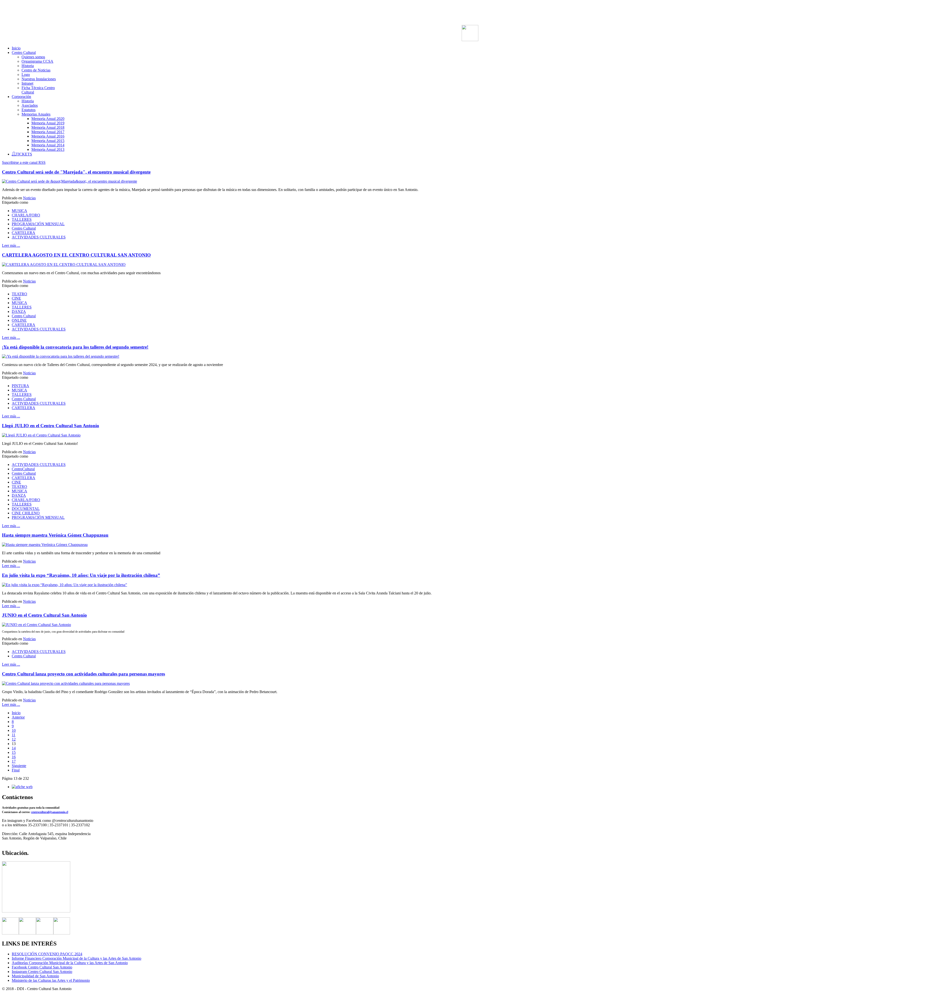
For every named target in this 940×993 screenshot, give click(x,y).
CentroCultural (23, 469)
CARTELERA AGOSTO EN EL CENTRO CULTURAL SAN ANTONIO (76, 255)
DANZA (19, 311)
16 (14, 757)
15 (14, 752)
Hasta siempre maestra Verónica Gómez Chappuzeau (55, 535)
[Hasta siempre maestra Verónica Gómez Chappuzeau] (45, 545)
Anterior (18, 717)
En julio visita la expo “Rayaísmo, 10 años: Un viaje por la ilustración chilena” (81, 575)
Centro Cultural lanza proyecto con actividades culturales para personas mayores (83, 673)
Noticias (29, 198)
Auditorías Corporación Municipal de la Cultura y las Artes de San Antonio (70, 963)
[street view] (36, 911)
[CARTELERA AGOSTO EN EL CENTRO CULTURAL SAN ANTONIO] (64, 264)
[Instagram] (44, 933)
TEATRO (19, 294)
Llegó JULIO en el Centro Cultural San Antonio (50, 425)
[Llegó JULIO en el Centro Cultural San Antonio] (41, 435)
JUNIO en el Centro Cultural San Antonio (44, 615)
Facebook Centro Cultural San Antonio (42, 967)
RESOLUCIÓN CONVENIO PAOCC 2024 (47, 954)
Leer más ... (11, 245)
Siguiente (19, 766)
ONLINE (19, 320)
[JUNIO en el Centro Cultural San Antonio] (36, 625)
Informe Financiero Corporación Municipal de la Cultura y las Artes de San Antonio (76, 958)
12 (14, 739)
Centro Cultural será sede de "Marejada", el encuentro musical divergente (76, 172)
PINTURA (20, 386)
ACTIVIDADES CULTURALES (39, 237)
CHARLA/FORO (26, 215)
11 (13, 735)
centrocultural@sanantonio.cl (49, 812)
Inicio (16, 713)
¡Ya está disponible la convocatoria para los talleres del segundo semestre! (75, 347)
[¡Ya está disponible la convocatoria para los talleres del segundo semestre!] (60, 356)
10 (14, 730)
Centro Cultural (24, 228)
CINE (16, 298)
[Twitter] (27, 933)
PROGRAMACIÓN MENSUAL (38, 224)
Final (16, 770)
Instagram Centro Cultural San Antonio (42, 971)
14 (14, 748)
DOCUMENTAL (26, 509)
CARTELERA (23, 233)
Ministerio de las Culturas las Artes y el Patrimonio (51, 980)
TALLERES (22, 219)
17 (14, 761)
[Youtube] (61, 933)
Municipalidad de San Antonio (35, 976)
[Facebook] (10, 933)
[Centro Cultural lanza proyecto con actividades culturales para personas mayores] (66, 683)
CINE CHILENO (26, 513)
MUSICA (19, 211)
